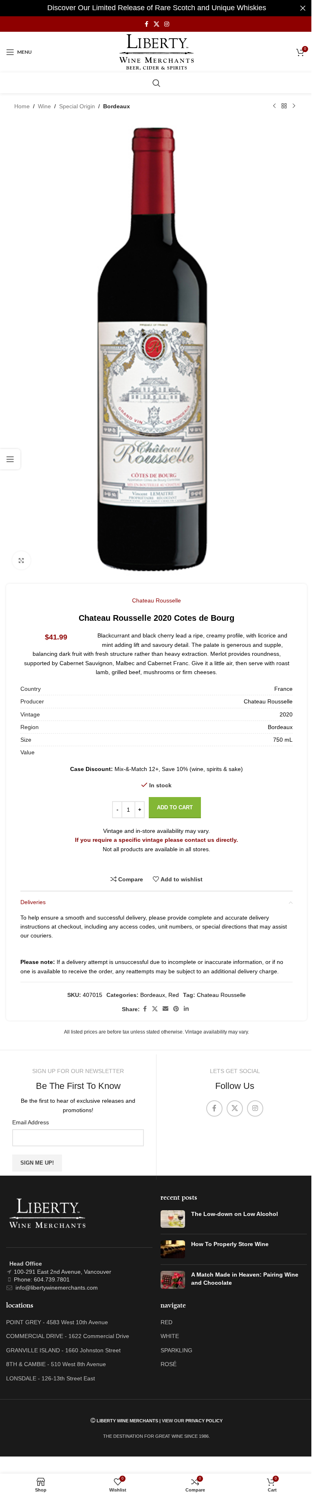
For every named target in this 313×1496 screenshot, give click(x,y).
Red (173, 995)
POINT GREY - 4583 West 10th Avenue (57, 1322)
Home (22, 106)
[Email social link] (165, 1008)
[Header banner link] (156, 8)
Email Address (30, 1122)
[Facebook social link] (146, 24)
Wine (44, 106)
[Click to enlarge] (21, 560)
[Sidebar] (10, 459)
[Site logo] (156, 51)
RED (166, 1322)
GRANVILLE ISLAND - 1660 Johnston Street (63, 1350)
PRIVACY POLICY (204, 1420)
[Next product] (294, 106)
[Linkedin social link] (186, 1008)
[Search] (156, 83)
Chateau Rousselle (156, 600)
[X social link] (156, 24)
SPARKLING (176, 1350)
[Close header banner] (303, 8)
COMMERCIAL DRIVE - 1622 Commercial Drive (67, 1336)
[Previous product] (274, 106)
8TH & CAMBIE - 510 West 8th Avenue (56, 1364)
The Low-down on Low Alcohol (234, 1214)
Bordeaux (116, 106)
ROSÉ (168, 1364)
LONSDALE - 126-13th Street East (50, 1378)
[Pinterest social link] (176, 1008)
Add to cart (175, 807)
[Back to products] (284, 106)
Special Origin (77, 106)
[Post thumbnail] (173, 1219)
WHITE (170, 1336)
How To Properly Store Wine (230, 1244)
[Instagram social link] (167, 24)
